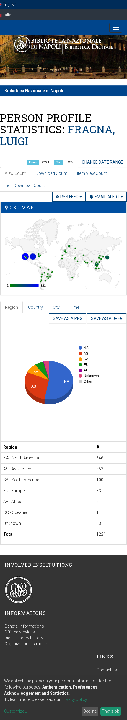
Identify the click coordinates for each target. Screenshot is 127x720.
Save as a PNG (67, 318)
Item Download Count (25, 185)
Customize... (15, 711)
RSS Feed (69, 196)
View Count (15, 173)
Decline (90, 711)
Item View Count (92, 173)
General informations (24, 626)
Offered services (19, 632)
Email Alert (107, 196)
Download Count (51, 173)
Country (35, 307)
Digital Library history (23, 638)
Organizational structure (26, 643)
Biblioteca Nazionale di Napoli (33, 90)
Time (74, 307)
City (56, 307)
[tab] (11, 307)
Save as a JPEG (107, 318)
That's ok (110, 711)
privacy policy (74, 699)
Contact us (107, 670)
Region (11, 307)
